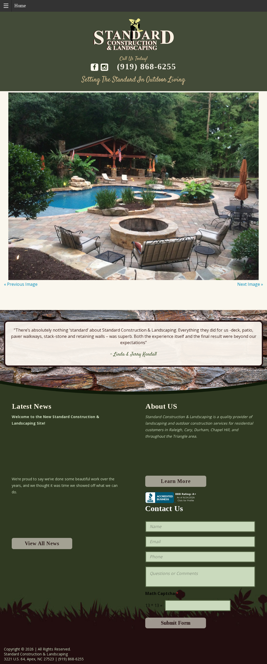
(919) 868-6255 (146, 66)
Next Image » (250, 284)
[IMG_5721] (133, 186)
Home (20, 5)
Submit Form (175, 623)
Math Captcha (161, 593)
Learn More (176, 481)
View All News (42, 543)
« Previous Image (21, 284)
